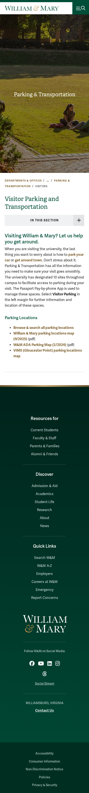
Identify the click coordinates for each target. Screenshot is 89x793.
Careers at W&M (45, 582)
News (44, 526)
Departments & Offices (23, 180)
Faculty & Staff (44, 438)
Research (44, 510)
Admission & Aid (44, 486)
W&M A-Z (44, 566)
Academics (44, 494)
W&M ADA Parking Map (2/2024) (39, 345)
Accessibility (44, 753)
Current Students (44, 430)
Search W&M (44, 558)
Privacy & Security (44, 785)
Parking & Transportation (44, 94)
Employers (44, 574)
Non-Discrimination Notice (44, 769)
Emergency (45, 590)
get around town (28, 260)
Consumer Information (44, 761)
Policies (44, 777)
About (44, 518)
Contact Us (44, 710)
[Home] (32, 8)
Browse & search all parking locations (43, 327)
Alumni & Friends (44, 454)
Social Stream (44, 683)
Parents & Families (44, 446)
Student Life (44, 502)
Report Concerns (44, 598)
